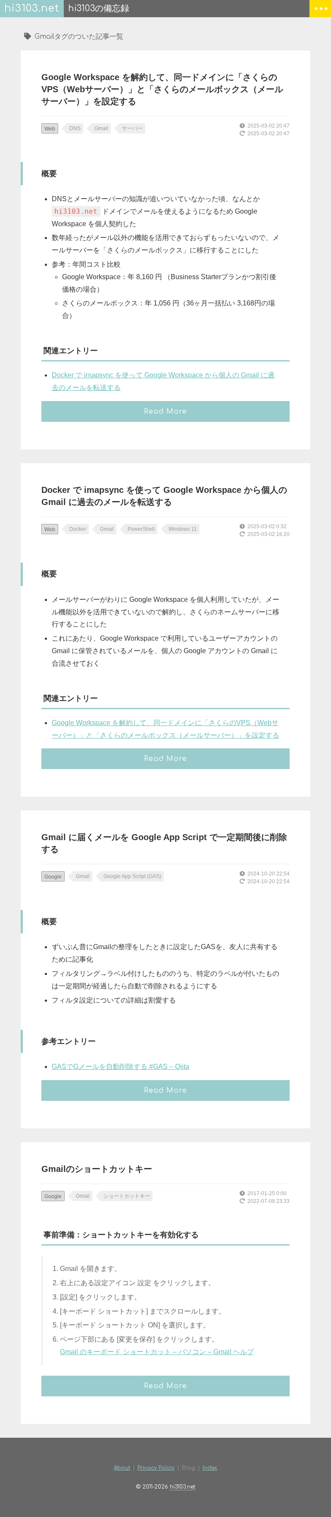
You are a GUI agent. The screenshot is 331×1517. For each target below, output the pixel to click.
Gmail (101, 128)
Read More (165, 411)
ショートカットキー (126, 1196)
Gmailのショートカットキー (96, 1169)
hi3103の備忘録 (98, 8)
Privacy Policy (156, 1467)
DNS (75, 128)
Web (49, 129)
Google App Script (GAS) (132, 876)
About (122, 1467)
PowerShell (141, 529)
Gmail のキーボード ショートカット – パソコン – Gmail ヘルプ (157, 1351)
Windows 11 (183, 529)
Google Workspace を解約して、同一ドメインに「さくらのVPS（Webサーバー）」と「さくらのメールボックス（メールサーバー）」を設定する (162, 89)
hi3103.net (31, 8)
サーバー (132, 128)
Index (210, 1467)
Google (53, 877)
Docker (77, 529)
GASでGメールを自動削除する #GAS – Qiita (120, 1066)
